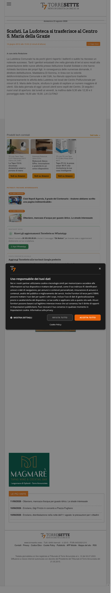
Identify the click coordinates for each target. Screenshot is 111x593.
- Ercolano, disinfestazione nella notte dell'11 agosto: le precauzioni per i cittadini (54, 514)
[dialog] (55, 296)
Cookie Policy (49, 545)
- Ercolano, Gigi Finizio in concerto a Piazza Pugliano (41, 508)
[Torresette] (73, 6)
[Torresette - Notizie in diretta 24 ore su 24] (55, 535)
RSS (95, 545)
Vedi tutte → (95, 135)
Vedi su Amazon (17, 176)
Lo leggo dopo (93, 44)
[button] (21, 317)
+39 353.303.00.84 (28, 238)
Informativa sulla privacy (41, 310)
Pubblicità (61, 545)
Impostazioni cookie (19, 310)
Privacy (26, 545)
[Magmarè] (29, 470)
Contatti (18, 545)
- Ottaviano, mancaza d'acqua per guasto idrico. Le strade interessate (49, 501)
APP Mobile (72, 545)
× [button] (100, 269)
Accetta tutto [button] (88, 317)
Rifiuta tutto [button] (59, 317)
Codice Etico (36, 545)
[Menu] (9, 4)
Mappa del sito (84, 545)
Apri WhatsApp (19, 246)
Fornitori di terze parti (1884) (84, 293)
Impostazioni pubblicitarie (25, 306)
